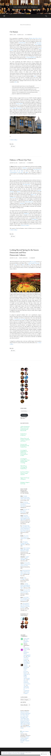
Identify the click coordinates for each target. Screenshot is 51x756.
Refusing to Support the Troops (24, 483)
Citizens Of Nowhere (27, 657)
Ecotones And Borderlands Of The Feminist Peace (24, 446)
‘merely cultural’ (19, 103)
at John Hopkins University (33, 263)
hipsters (18, 191)
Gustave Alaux (25, 716)
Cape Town (39, 42)
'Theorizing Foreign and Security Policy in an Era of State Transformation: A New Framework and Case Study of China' (25, 528)
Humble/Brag (26, 648)
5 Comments (30, 162)
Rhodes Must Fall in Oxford (35, 38)
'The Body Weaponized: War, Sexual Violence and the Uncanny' (25, 497)
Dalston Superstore (29, 201)
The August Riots (26, 184)
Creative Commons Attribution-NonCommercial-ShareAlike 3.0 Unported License (24, 739)
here (16, 264)
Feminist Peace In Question (23, 434)
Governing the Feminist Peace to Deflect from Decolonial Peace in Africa (24, 453)
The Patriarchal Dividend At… (26, 681)
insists (16, 82)
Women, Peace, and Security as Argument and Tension (25, 440)
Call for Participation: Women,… (26, 641)
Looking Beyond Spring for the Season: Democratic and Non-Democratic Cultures (24, 252)
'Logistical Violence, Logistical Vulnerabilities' (24, 558)
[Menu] (4, 16)
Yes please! (24, 415)
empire (26, 172)
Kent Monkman (26, 720)
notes (35, 76)
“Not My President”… (26, 692)
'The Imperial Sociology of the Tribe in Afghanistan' (24, 543)
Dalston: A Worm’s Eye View (20, 160)
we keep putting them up (31, 57)
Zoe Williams (34, 219)
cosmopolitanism (13, 172)
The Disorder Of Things (25, 7)
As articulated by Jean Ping (19, 319)
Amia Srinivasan (22, 42)
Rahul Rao (20, 34)
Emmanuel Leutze (23, 721)
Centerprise (22, 203)
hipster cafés (33, 194)
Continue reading (14, 139)
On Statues (14, 31)
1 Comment (32, 257)
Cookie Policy (22, 753)
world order (20, 172)
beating (25, 213)
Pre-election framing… (26, 659)
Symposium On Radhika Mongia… (27, 675)
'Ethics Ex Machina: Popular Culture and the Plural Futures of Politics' (25, 549)
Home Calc (26, 649)
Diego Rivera (22, 711)
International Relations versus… (26, 669)
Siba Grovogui (33, 261)
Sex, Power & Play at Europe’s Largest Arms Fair (24, 473)
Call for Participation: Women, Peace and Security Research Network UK (25, 428)
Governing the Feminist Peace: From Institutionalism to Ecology (24, 460)
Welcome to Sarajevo (25, 225)
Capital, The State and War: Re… (26, 688)
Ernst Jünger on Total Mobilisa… (27, 662)
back (28, 213)
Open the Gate (13, 197)
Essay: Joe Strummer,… (26, 665)
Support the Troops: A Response (24, 478)
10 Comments (28, 34)
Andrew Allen (26, 638)
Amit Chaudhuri (38, 44)
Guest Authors (23, 257)
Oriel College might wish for (15, 108)
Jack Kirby (24, 724)
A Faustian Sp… (27, 690)
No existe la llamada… (26, 672)
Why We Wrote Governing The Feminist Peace (23, 467)
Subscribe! (23, 408)
